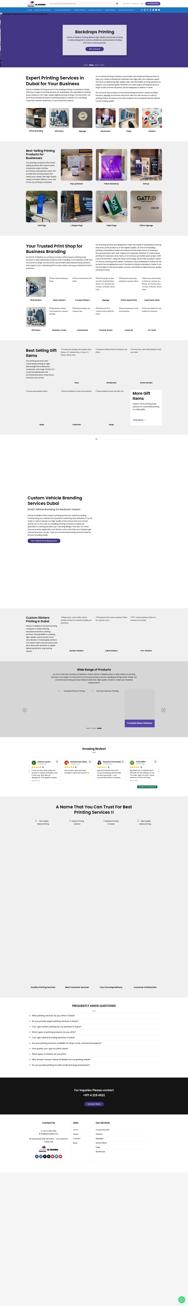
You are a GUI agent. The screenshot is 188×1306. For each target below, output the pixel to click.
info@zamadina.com (49, 1134)
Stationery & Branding (42, 10)
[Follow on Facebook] (142, 10)
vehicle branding (79, 515)
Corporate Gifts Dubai (62, 10)
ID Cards (152, 330)
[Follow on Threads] (150, 10)
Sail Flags (42, 225)
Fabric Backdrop (111, 184)
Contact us (135, 4)
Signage (82, 131)
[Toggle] (30, 1016)
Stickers (152, 131)
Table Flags (111, 225)
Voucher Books (105, 330)
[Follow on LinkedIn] (156, 10)
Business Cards (59, 330)
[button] (158, 771)
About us (126, 4)
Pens (77, 383)
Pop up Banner (76, 184)
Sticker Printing (79, 10)
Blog (142, 4)
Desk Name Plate (152, 300)
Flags (128, 131)
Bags (42, 424)
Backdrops (105, 131)
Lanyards (129, 330)
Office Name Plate (129, 300)
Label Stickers (111, 651)
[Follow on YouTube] (159, 10)
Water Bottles (146, 383)
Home (30, 10)
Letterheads (82, 330)
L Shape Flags (76, 225)
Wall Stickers (36, 300)
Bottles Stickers (77, 651)
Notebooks (111, 383)
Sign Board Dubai (95, 10)
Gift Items (59, 131)
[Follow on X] (147, 10)
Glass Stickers (59, 300)
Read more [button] (101, 781)
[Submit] (117, 4)
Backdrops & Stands (126, 10)
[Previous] (6, 40)
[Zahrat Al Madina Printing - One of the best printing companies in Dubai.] (37, 3)
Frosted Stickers (82, 300)
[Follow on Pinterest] (153, 10)
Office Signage (146, 225)
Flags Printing (110, 10)
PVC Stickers (146, 651)
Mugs (111, 424)
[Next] (181, 40)
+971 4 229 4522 (94, 1095)
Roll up (146, 184)
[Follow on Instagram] (145, 10)
